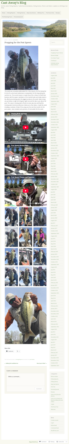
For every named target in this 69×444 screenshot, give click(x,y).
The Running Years (7, 17)
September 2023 (55, 127)
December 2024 (55, 96)
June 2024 (53, 106)
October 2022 (54, 153)
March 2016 (54, 249)
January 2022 (54, 176)
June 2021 (53, 194)
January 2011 (54, 355)
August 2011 (54, 339)
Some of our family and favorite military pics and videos (57, 400)
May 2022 (53, 166)
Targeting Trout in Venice (57, 53)
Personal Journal (18, 17)
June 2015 (53, 272)
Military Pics (41, 13)
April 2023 (53, 140)
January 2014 (54, 308)
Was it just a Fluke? (42, 363)
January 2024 (54, 117)
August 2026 (54, 75)
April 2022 (53, 168)
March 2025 (54, 91)
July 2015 (53, 269)
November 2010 (55, 360)
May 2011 (53, 347)
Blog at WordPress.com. (34, 441)
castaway (15, 40)
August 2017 (54, 220)
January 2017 (54, 228)
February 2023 (54, 145)
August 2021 (54, 189)
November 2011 (55, 337)
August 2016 (54, 236)
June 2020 (53, 212)
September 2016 (55, 233)
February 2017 (54, 225)
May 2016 (53, 244)
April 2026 (53, 80)
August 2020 (54, 210)
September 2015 (55, 264)
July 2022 (53, 161)
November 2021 (55, 181)
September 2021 (55, 187)
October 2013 (54, 316)
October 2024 (54, 99)
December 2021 (55, 179)
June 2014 (53, 295)
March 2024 (54, 111)
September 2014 (55, 293)
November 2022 (55, 150)
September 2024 (55, 101)
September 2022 (55, 155)
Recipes (58, 13)
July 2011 (53, 342)
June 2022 (53, 163)
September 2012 (55, 326)
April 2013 (53, 319)
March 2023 (54, 143)
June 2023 (53, 135)
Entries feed (54, 425)
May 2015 (53, 275)
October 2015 (54, 262)
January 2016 (54, 254)
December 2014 (55, 288)
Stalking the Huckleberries (11, 363)
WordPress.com (55, 430)
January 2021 (54, 207)
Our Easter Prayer (55, 58)
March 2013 (54, 321)
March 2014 (54, 303)
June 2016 (53, 241)
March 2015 (54, 280)
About (3, 13)
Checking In (53, 60)
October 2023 (54, 124)
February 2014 (54, 306)
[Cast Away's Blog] (34, 28)
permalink (32, 359)
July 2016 (53, 238)
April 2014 (53, 301)
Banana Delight (54, 55)
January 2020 (54, 218)
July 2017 (53, 223)
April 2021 (53, 200)
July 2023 (53, 132)
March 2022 (54, 171)
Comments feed (55, 428)
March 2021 (54, 202)
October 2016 (54, 231)
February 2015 (54, 282)
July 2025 (53, 83)
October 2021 (54, 184)
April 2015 (53, 277)
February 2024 (54, 114)
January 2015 (54, 285)
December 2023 (55, 119)
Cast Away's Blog (13, 3)
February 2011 (54, 352)
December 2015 (55, 257)
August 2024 (54, 104)
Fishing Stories (21, 13)
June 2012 (53, 334)
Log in (52, 423)
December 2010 (55, 358)
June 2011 (53, 345)
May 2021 (53, 197)
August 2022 (54, 158)
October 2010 (54, 363)
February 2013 (54, 324)
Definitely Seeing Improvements (55, 63)
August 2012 (54, 329)
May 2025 (53, 88)
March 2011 (54, 350)
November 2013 (55, 313)
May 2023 (53, 137)
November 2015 (55, 259)
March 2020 (54, 215)
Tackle (52, 404)
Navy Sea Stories (31, 13)
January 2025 (54, 93)
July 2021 (53, 192)
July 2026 (53, 78)
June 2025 (53, 86)
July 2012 (53, 332)
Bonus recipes (54, 376)
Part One (53, 387)
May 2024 (53, 109)
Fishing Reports (11, 13)
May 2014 (53, 298)
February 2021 (54, 205)
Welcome (53, 409)
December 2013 (55, 311)
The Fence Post (50, 13)
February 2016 (54, 251)
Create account (54, 420)
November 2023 (55, 122)
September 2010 (55, 365)
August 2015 (54, 267)
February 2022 (54, 174)
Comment (39, 388)
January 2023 (54, 148)
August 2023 (54, 130)
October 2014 (54, 290)
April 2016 (53, 246)
